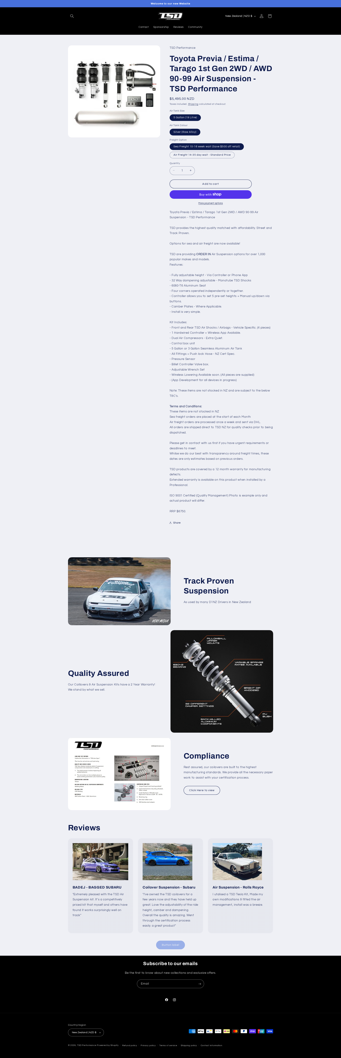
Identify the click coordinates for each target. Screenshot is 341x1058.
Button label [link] (170, 944)
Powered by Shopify (107, 1045)
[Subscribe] (200, 983)
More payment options (210, 203)
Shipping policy (189, 1045)
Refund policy (129, 1045)
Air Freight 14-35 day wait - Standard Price (202, 154)
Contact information (211, 1045)
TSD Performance (86, 1045)
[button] (72, 16)
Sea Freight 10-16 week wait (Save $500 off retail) (207, 146)
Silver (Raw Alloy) (185, 131)
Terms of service (168, 1045)
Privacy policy (148, 1045)
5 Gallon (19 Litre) (185, 117)
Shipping (193, 104)
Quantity (175, 163)
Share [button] (177, 522)
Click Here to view (202, 790)
